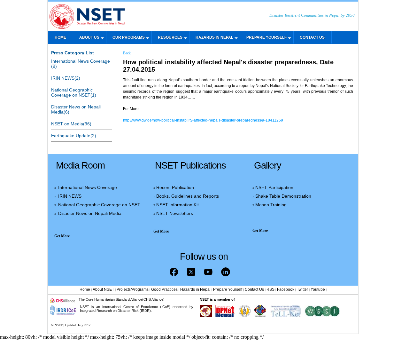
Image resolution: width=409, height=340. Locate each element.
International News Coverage (87, 187)
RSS (270, 289)
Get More (62, 236)
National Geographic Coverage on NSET (99, 204)
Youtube (318, 289)
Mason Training (271, 204)
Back (127, 53)
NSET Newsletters (174, 213)
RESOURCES (170, 37)
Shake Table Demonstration (283, 196)
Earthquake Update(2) (73, 135)
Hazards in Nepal (195, 289)
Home (85, 289)
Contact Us (254, 289)
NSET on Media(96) (71, 123)
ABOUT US (89, 37)
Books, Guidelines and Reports (187, 196)
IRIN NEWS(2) (65, 78)
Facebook (285, 289)
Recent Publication (175, 187)
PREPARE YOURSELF (266, 37)
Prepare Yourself (227, 289)
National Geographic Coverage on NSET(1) (73, 92)
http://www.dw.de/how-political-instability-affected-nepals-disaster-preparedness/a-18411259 (203, 120)
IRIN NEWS (69, 196)
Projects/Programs (133, 289)
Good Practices (164, 289)
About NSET (103, 289)
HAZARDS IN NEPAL (214, 37)
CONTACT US (312, 37)
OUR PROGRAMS (128, 37)
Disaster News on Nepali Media (89, 213)
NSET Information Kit (177, 204)
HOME (60, 37)
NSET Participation (274, 187)
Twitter (302, 289)
